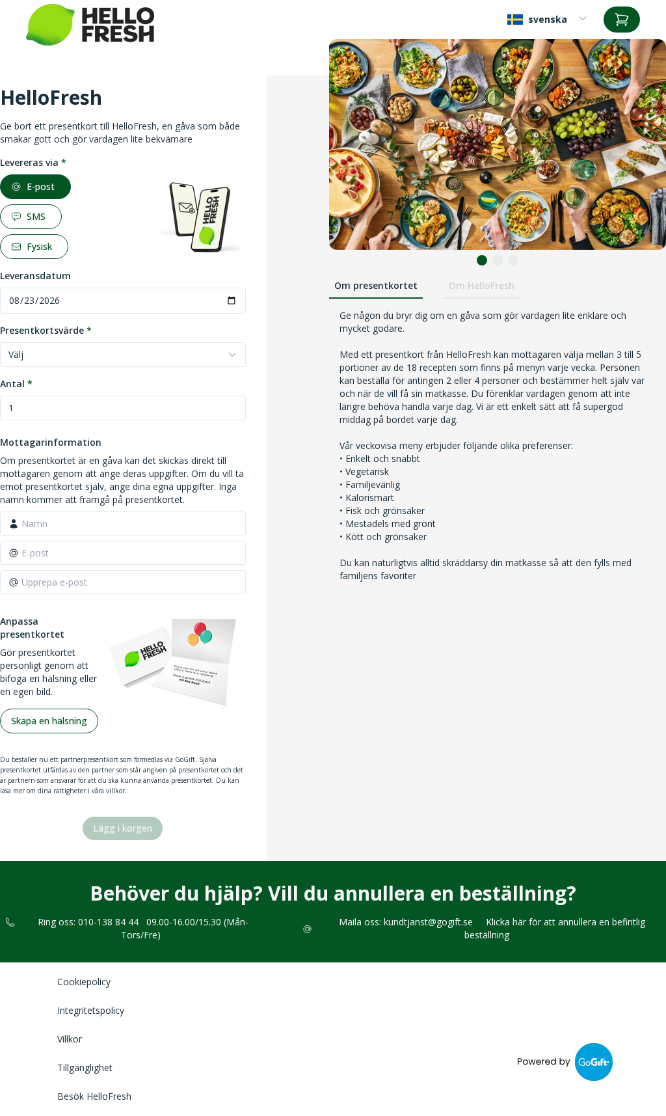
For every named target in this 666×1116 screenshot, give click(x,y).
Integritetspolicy (90, 1010)
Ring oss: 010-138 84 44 (88, 922)
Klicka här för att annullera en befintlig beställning (554, 928)
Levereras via (33, 162)
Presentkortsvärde (46, 330)
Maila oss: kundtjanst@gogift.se (406, 922)
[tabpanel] (498, 530)
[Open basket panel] (622, 20)
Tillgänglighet (85, 1067)
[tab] (376, 286)
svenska (547, 19)
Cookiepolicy (84, 981)
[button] (482, 260)
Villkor (69, 1039)
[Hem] (90, 25)
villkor (115, 790)
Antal (16, 383)
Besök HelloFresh (94, 1096)
